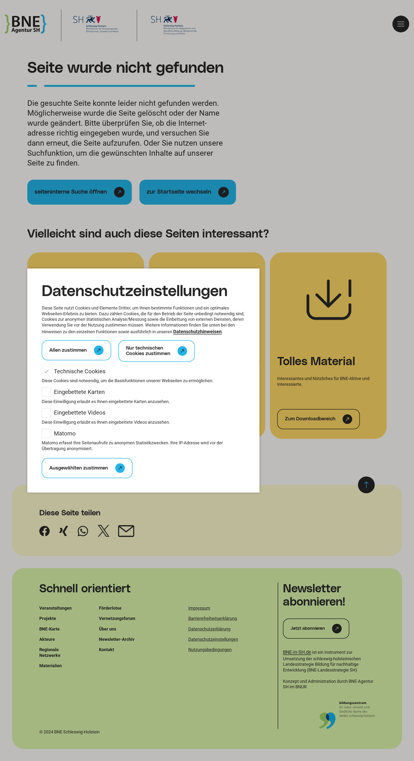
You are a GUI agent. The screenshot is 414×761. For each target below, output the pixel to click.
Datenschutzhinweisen (197, 331)
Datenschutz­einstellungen (135, 291)
